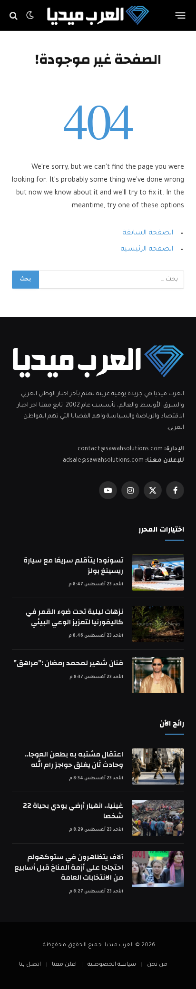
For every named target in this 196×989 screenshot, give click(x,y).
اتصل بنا (30, 965)
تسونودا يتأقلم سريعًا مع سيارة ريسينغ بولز (73, 565)
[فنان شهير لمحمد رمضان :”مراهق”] (158, 675)
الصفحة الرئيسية (146, 249)
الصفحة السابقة (147, 233)
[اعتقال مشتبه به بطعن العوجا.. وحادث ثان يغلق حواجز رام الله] (158, 766)
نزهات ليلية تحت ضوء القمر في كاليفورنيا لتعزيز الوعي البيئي (74, 616)
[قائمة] (181, 15)
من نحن (157, 965)
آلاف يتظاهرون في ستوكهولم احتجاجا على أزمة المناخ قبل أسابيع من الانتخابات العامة (68, 867)
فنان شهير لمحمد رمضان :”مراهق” (68, 663)
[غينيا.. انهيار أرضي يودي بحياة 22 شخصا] (158, 818)
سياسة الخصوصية (112, 965)
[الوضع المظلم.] (30, 15)
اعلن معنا (64, 965)
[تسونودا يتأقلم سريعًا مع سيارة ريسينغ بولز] (158, 572)
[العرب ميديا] (98, 15)
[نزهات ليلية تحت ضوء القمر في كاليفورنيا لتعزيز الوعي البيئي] (158, 624)
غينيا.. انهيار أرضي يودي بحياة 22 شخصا (73, 810)
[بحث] (15, 15)
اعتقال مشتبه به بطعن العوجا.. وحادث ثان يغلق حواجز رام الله (74, 759)
